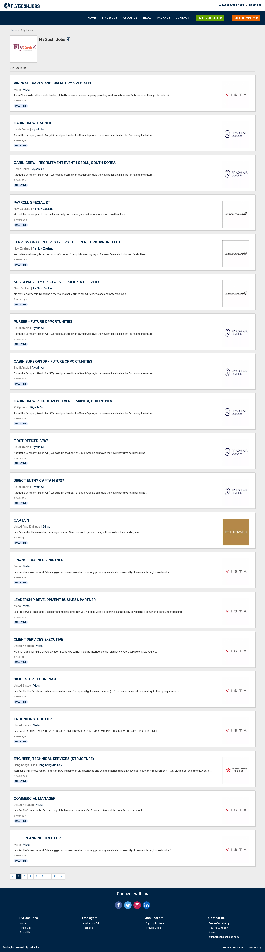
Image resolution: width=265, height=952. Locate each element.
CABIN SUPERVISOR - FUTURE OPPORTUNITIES (53, 361)
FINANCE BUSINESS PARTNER (38, 560)
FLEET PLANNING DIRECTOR (37, 838)
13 (55, 876)
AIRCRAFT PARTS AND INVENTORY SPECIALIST (53, 83)
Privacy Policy (254, 947)
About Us (130, 17)
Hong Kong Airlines (50, 765)
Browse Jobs (153, 927)
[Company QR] (68, 39)
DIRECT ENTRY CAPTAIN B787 (39, 480)
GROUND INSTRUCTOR (33, 719)
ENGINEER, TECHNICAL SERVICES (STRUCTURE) (54, 759)
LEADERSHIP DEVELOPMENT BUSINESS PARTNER (55, 600)
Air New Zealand (43, 208)
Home (92, 17)
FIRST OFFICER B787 (31, 441)
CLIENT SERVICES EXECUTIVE (38, 639)
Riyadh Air (38, 129)
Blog (147, 17)
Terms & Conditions (233, 947)
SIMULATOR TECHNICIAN (35, 679)
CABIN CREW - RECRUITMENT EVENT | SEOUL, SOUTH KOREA (65, 163)
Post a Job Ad (91, 923)
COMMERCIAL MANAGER (35, 798)
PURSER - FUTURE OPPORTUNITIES (43, 321)
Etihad (46, 526)
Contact (182, 17)
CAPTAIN (21, 520)
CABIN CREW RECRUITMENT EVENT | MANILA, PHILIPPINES (63, 401)
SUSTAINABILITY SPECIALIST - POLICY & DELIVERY (57, 282)
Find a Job (109, 17)
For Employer (248, 18)
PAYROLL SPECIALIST (32, 202)
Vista (26, 89)
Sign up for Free (155, 923)
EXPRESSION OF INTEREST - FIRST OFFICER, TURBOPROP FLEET (67, 242)
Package (163, 17)
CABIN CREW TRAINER (32, 123)
